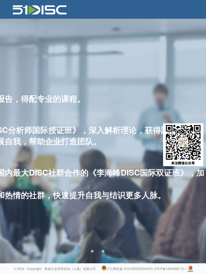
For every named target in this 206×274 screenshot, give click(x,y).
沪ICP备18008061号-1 (170, 268)
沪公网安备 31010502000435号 (130, 268)
